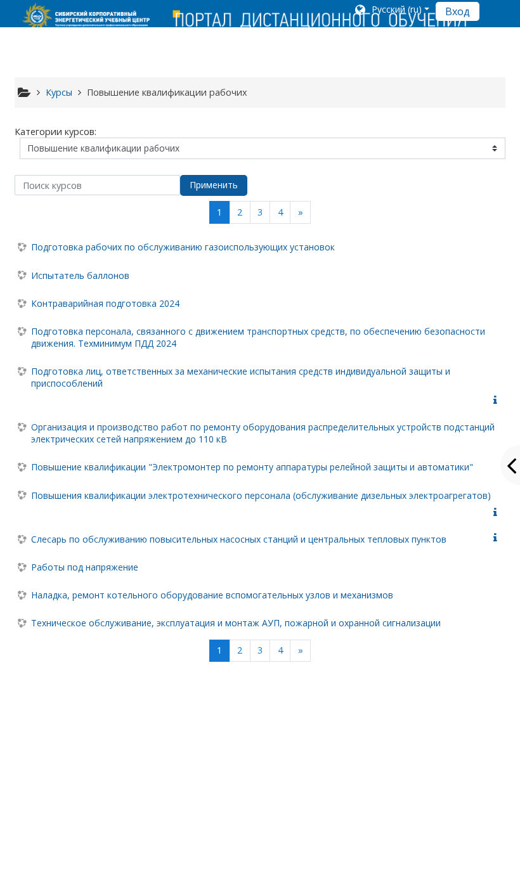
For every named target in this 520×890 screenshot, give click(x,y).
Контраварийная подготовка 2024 (105, 303)
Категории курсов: (55, 132)
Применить (214, 185)
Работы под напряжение (84, 567)
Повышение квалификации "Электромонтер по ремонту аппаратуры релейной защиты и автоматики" (252, 467)
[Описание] (497, 400)
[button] (391, 11)
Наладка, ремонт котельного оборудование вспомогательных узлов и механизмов (212, 595)
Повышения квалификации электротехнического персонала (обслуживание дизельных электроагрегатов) (261, 495)
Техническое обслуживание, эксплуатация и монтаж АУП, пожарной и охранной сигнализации (236, 623)
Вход (457, 11)
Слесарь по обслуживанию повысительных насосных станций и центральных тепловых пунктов (238, 539)
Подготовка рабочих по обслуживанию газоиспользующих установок (183, 247)
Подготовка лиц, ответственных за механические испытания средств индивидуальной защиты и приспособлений (240, 377)
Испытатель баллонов (80, 275)
